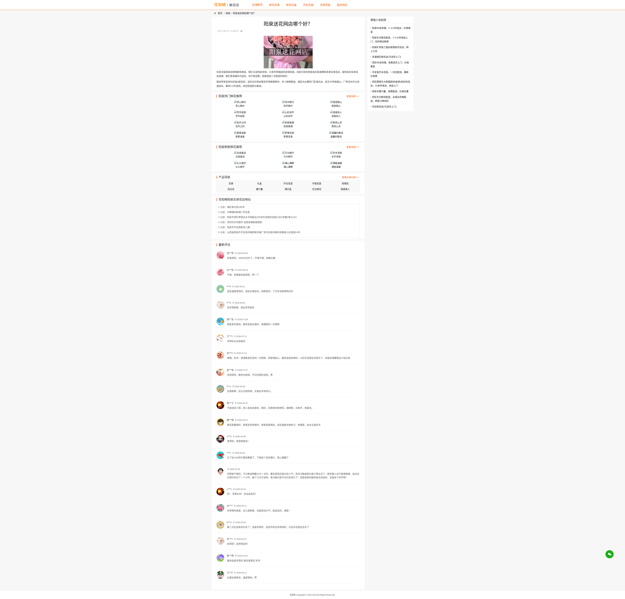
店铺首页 (257, 4)
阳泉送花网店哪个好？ (244, 13)
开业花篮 (308, 5)
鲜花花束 (274, 5)
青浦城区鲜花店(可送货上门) (386, 57)
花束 (231, 183)
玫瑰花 (345, 183)
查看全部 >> (353, 96)
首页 (220, 13)
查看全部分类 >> (350, 177)
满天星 (288, 189)
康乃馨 (259, 189)
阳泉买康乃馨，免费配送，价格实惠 (390, 91)
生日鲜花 (316, 189)
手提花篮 (325, 5)
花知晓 (293, 595)
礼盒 (259, 183)
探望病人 (345, 189)
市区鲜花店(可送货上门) (384, 106)
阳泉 (228, 13)
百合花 (231, 189)
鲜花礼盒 (291, 5)
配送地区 (342, 5)
